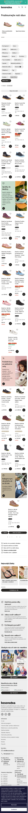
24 (17, 169)
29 (3, 112)
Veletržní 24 (20, 761)
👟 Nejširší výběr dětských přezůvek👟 (13, 3)
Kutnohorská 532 (21, 776)
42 (15, 112)
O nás (2, 721)
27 (3, 142)
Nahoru (5, 532)
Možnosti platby (5, 730)
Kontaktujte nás (8, 631)
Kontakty (3, 739)
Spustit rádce (8, 621)
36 (15, 111)
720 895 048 (20, 759)
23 (15, 169)
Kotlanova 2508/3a (6, 762)
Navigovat (15, 692)
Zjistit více (7, 611)
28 (2, 112)
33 (2, 172)
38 (9, 112)
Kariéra (3, 741)
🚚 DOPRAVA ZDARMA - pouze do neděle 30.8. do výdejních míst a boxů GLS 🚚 (13, 1)
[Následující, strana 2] (20, 537)
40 (21, 111)
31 (5, 112)
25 (19, 169)
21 (18, 260)
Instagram (15, 677)
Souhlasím (14, 809)
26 (2, 142)
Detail (10, 115)
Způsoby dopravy (5, 732)
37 (17, 111)
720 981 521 (20, 774)
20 (17, 260)
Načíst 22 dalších (17, 532)
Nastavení (14, 804)
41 (23, 111)
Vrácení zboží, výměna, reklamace (10, 725)
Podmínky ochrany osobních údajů (10, 737)
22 (2, 232)
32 (6, 112)
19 (15, 260)
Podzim (4, 85)
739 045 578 (6, 759)
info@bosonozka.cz (8, 750)
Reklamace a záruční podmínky (9, 728)
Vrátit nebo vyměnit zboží (11, 642)
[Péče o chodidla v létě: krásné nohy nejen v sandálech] (9, 572)
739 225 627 (6, 753)
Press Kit (3, 744)
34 (3, 172)
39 (20, 139)
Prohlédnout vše (14, 590)
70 (16, 537)
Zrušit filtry (14, 77)
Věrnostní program (6, 723)
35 (8, 112)
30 (8, 142)
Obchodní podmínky (6, 735)
